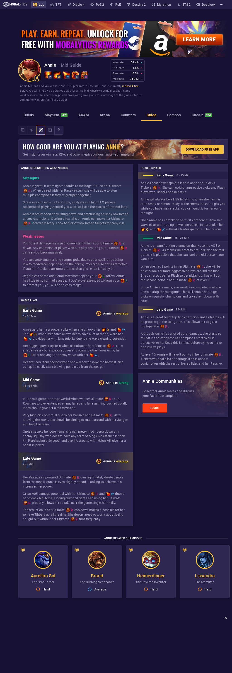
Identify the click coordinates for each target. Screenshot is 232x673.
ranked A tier (130, 86)
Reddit (155, 408)
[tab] (28, 115)
